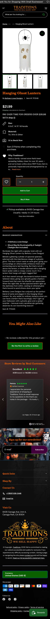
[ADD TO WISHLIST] (6, 182)
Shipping (5, 110)
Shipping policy (16, 611)
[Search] (44, 14)
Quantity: (19, 176)
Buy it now (25, 199)
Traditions (17, 547)
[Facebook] (4, 599)
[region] (25, 399)
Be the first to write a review (25, 346)
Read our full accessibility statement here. (29, 558)
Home (5, 24)
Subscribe (39, 450)
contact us (29, 555)
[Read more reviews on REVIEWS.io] (36, 424)
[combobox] (25, 14)
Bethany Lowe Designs (14, 98)
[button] (3, 8)
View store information (26, 216)
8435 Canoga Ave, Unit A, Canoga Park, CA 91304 (14, 513)
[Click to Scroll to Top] (45, 604)
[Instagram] (15, 599)
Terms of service (37, 607)
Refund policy (11, 607)
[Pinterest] (9, 599)
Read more (16, 169)
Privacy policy (23, 607)
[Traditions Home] (24, 8)
